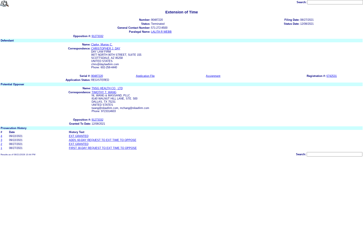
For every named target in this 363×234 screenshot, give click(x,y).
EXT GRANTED (78, 136)
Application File (145, 76)
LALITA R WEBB (161, 31)
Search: (302, 2)
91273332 (97, 36)
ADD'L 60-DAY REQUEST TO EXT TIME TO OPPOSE (102, 140)
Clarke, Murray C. (102, 44)
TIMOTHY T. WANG (104, 92)
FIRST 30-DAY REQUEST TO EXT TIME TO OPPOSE (103, 148)
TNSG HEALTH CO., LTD (107, 88)
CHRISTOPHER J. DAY (105, 48)
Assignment (213, 76)
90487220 (97, 76)
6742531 (331, 76)
